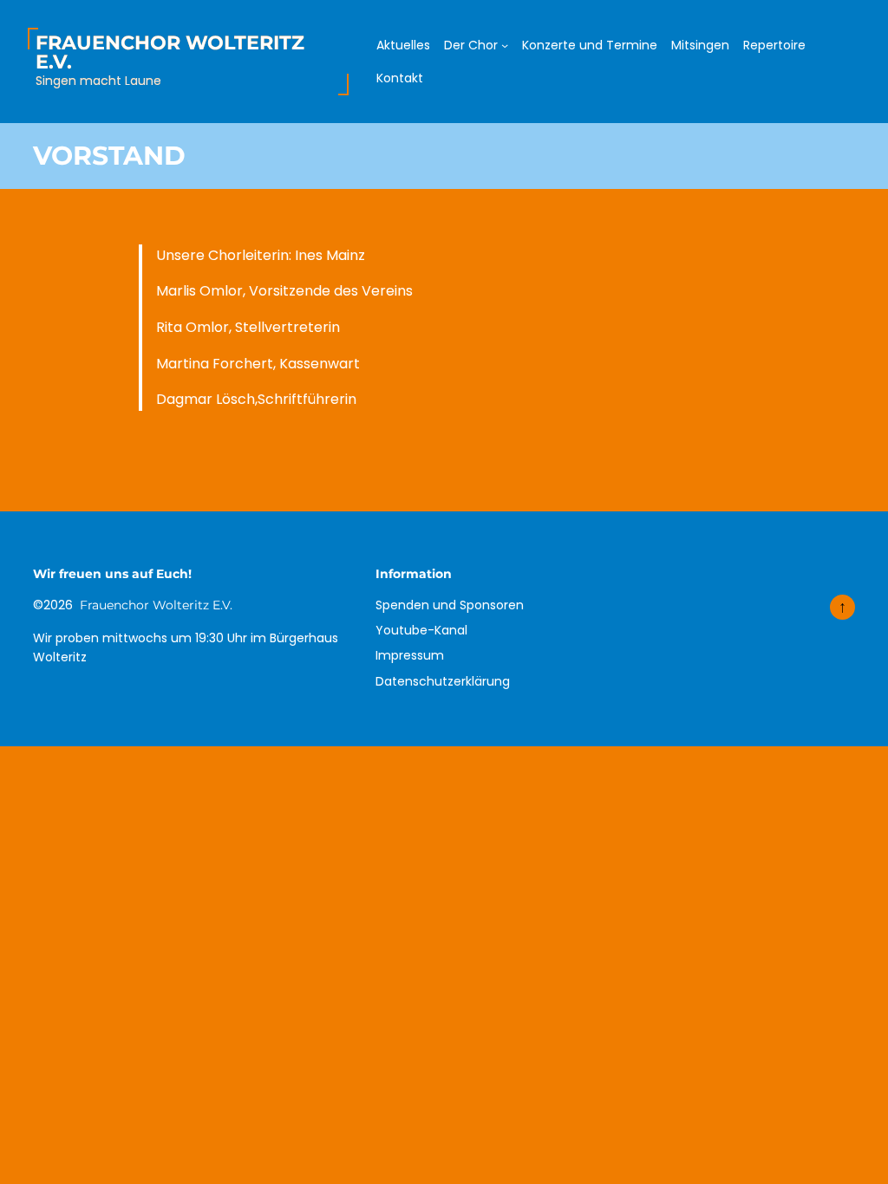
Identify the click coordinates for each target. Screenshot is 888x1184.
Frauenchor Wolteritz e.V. (170, 52)
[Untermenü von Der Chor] (504, 45)
